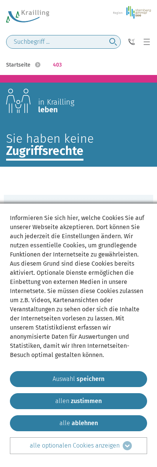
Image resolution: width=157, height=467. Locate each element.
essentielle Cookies (57, 245)
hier (72, 218)
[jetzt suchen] (113, 41)
